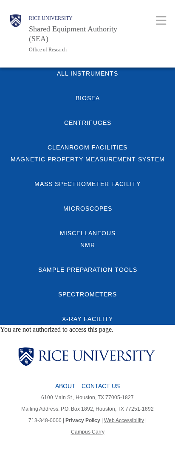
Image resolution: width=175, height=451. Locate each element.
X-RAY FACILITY (87, 319)
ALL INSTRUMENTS (87, 73)
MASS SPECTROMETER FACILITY (87, 183)
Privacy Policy (82, 420)
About (65, 386)
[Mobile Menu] (161, 20)
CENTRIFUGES (87, 122)
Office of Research (48, 50)
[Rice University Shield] (15, 34)
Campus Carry (87, 432)
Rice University (51, 18)
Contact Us (101, 386)
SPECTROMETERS (87, 294)
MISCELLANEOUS (88, 233)
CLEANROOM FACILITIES (87, 147)
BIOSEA (88, 98)
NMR (87, 245)
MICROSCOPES (87, 208)
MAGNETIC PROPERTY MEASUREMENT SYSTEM (88, 159)
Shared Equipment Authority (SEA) (73, 34)
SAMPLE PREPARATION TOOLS (87, 269)
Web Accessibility (124, 420)
